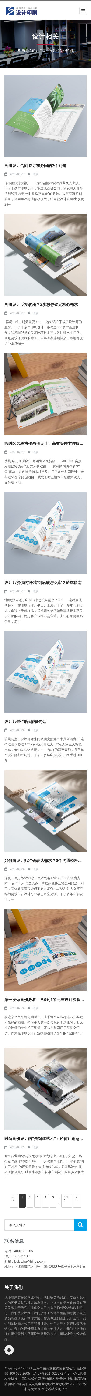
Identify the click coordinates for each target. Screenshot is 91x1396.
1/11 (66, 1198)
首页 (42, 50)
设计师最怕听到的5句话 (25, 721)
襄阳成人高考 (31, 1384)
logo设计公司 (66, 1384)
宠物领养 (48, 1378)
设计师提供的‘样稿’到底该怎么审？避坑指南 (43, 582)
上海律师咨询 (77, 1378)
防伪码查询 (12, 1384)
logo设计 (48, 1384)
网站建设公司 (31, 1378)
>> (76, 1199)
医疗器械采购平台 (55, 1389)
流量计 (61, 1378)
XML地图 (79, 1373)
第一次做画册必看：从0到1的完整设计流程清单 (46, 999)
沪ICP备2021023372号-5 (51, 1373)
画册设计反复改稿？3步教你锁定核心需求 (41, 304)
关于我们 (13, 1287)
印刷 (69, 50)
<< (13, 1199)
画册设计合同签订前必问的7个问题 (35, 165)
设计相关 (56, 50)
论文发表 (34, 1389)
